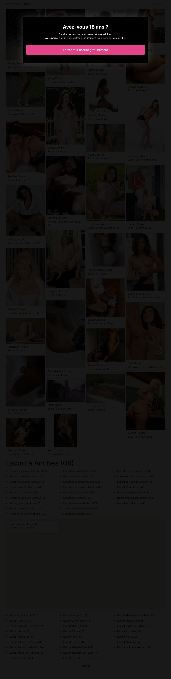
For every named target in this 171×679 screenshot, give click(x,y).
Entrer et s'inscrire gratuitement (85, 50)
